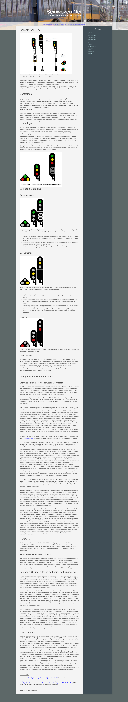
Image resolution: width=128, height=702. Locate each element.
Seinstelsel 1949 (92, 37)
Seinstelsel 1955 (80, 24)
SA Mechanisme (92, 41)
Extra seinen (91, 51)
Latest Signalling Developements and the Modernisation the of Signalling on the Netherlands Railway (46, 682)
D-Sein (90, 42)
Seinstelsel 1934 (92, 35)
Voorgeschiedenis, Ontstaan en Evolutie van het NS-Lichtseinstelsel (37, 681)
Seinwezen (47, 24)
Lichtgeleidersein (92, 46)
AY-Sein (90, 44)
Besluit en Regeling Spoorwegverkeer (33, 678)
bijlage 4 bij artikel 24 (52, 678)
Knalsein (90, 53)
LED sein (90, 48)
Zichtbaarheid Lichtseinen (94, 33)
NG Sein (90, 49)
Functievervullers (59, 24)
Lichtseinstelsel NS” (28, 438)
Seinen (70, 24)
